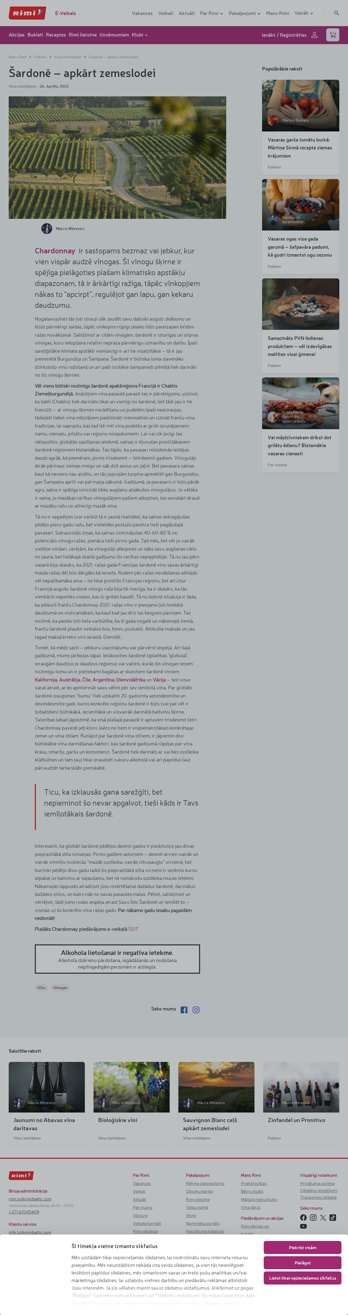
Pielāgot (303, 1262)
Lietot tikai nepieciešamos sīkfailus (302, 1278)
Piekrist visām (302, 1247)
